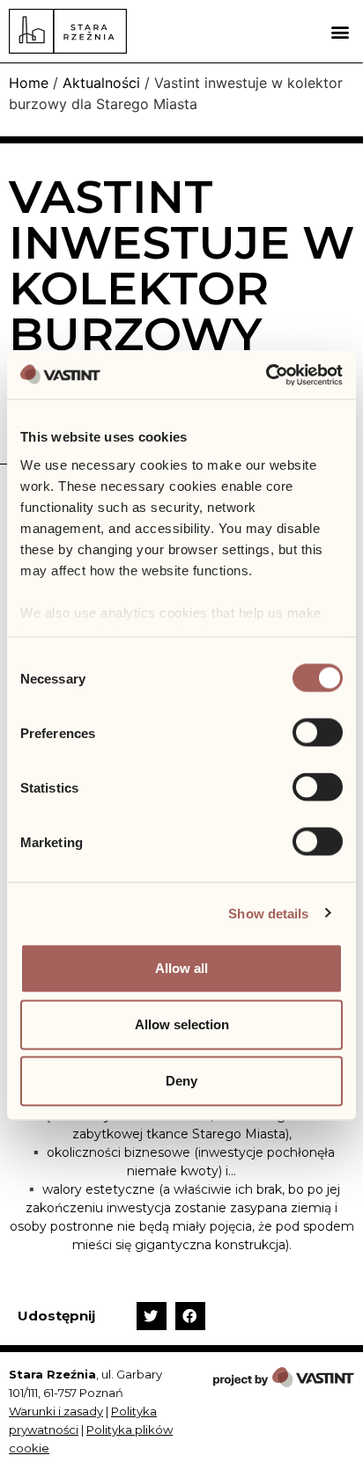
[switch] (318, 733)
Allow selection (182, 1024)
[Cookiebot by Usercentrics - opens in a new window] (266, 374)
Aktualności (101, 82)
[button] (339, 31)
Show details (268, 912)
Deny (181, 1080)
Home (28, 82)
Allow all (181, 968)
